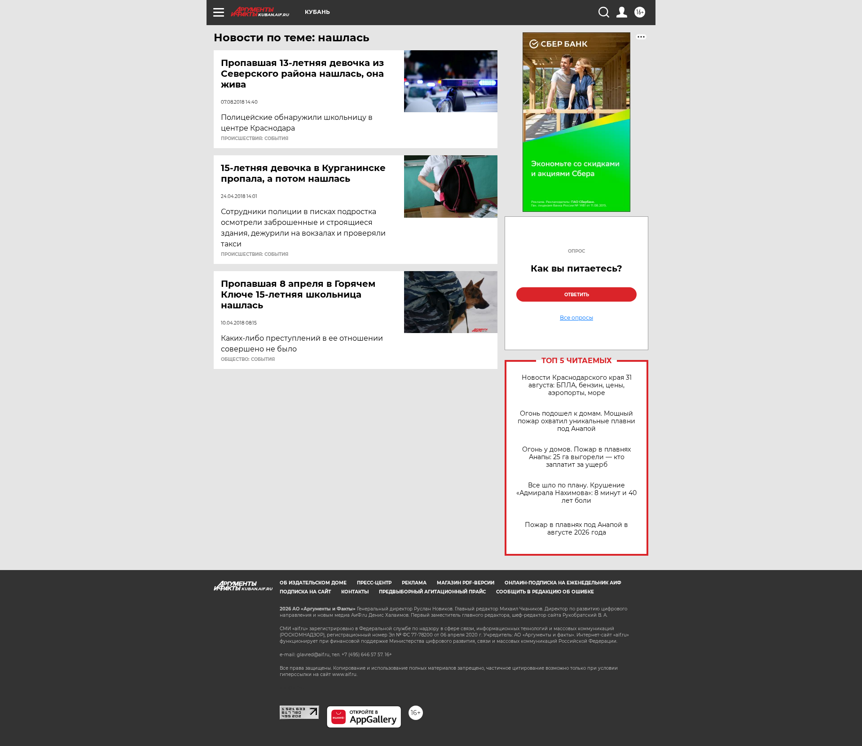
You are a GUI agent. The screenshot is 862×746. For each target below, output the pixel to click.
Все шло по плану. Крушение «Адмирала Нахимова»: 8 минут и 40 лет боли (576, 493)
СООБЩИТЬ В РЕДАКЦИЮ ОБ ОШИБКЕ (545, 592)
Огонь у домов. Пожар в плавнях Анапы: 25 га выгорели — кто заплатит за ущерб (576, 457)
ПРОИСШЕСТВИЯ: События (254, 138)
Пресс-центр (374, 583)
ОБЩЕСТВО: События (248, 359)
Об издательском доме (313, 583)
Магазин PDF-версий (465, 583)
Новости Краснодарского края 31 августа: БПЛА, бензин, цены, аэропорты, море (577, 385)
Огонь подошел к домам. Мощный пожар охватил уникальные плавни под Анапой (576, 421)
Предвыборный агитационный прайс (432, 592)
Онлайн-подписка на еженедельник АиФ (563, 583)
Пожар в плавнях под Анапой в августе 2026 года (576, 528)
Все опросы (576, 317)
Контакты (355, 592)
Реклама (414, 583)
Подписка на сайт (305, 592)
